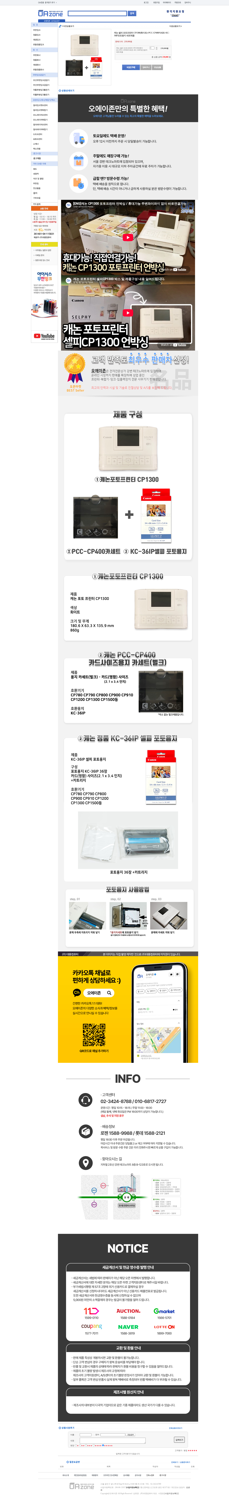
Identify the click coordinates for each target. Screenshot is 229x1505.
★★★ (89, 1446)
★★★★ (98, 1446)
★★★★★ (108, 1446)
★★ (83, 1446)
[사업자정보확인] (171, 1493)
